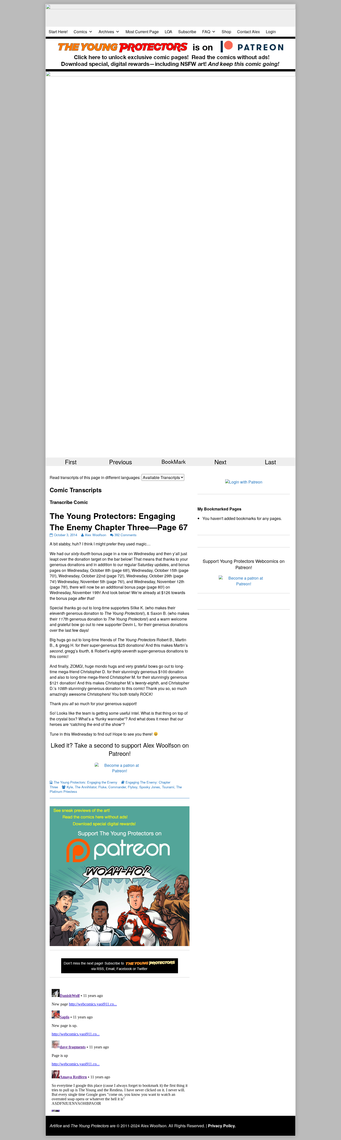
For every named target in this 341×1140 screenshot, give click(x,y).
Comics (80, 31)
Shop (226, 31)
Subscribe (187, 31)
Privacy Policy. (222, 1126)
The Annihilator (85, 787)
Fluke (102, 787)
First (71, 461)
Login (271, 31)
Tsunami (168, 787)
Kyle (70, 787)
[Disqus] (119, 1049)
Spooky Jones (149, 787)
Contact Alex (248, 31)
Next (220, 461)
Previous (120, 461)
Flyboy (132, 787)
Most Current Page (142, 31)
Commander (117, 787)
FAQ (206, 31)
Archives (106, 31)
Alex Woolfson (95, 534)
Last (270, 461)
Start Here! (58, 31)
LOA (168, 31)
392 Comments (125, 534)
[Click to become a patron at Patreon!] (120, 768)
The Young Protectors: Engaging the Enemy (85, 782)
